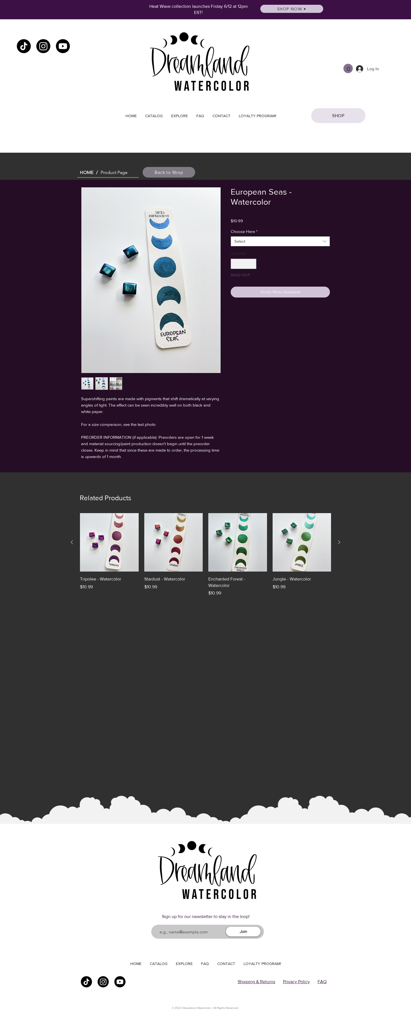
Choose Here (244, 231)
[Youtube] (63, 46)
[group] (205, 555)
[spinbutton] (243, 264)
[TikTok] (24, 46)
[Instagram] (43, 46)
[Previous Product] (71, 542)
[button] (348, 68)
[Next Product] (339, 542)
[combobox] (280, 241)
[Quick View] (109, 542)
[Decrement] (235, 264)
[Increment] (252, 264)
